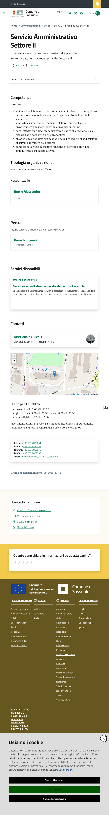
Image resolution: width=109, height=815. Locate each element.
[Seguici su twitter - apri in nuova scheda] (74, 13)
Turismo (59, 695)
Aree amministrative (20, 613)
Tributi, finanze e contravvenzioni (63, 688)
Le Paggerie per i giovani (86, 625)
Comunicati (39, 613)
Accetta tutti (54, 789)
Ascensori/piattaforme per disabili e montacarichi (49, 286)
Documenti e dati (19, 641)
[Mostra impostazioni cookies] (106, 407)
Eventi (82, 613)
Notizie (37, 609)
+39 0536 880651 (32, 443)
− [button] (14, 360)
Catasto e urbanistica (61, 629)
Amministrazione (30, 26)
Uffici (47, 26)
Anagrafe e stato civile (64, 616)
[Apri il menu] (4, 13)
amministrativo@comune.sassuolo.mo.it (39, 456)
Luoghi (82, 609)
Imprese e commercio (61, 666)
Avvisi (36, 618)
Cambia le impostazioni (54, 799)
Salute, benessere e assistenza (65, 679)
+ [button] (14, 356)
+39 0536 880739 (32, 453)
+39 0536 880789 (32, 446)
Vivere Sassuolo (88, 600)
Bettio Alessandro (27, 191)
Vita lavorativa (63, 700)
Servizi (65, 600)
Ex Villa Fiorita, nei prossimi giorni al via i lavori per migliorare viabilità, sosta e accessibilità (20, 719)
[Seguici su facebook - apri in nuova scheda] (69, 13)
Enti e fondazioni (19, 622)
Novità (42, 600)
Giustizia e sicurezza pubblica (65, 657)
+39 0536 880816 (32, 449)
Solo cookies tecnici (54, 780)
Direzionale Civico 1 (28, 336)
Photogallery (85, 618)
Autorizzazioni (62, 622)
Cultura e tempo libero (63, 639)
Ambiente (60, 609)
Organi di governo (19, 609)
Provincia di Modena (17, 3)
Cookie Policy (65, 770)
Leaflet (73, 394)
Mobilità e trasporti (65, 672)
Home (14, 26)
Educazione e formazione (62, 648)
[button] (97, 13)
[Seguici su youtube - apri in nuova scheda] (80, 13)
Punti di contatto (19, 645)
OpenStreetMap (82, 394)
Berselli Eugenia (25, 240)
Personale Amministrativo (18, 634)
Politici (14, 627)
